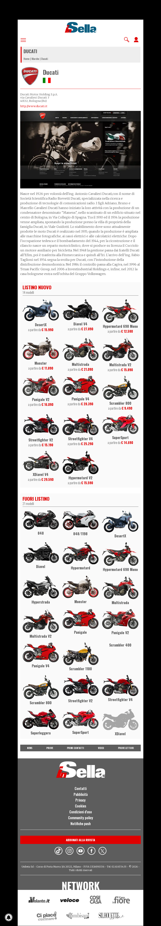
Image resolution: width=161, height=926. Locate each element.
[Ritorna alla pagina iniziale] (80, 777)
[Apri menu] (23, 39)
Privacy (80, 800)
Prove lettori (126, 748)
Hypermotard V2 (80, 477)
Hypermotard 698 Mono (120, 326)
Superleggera (41, 732)
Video (101, 748)
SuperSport (120, 437)
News (29, 748)
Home (26, 59)
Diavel (40, 566)
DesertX (41, 324)
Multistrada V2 (120, 364)
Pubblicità (81, 794)
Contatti (81, 788)
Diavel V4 (80, 323)
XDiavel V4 (40, 474)
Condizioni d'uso (80, 811)
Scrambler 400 (120, 644)
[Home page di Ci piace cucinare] (47, 916)
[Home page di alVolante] (39, 900)
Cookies (80, 805)
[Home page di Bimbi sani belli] (78, 916)
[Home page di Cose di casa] (95, 901)
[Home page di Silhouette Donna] (111, 917)
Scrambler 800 (120, 403)
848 (41, 533)
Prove (49, 748)
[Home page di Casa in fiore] (122, 900)
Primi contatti (75, 748)
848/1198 (80, 533)
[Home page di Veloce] (70, 900)
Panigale (80, 632)
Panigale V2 (40, 399)
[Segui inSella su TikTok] (58, 851)
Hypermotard (80, 567)
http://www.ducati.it (33, 106)
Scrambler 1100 (80, 668)
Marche (35, 59)
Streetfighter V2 (40, 439)
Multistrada (80, 364)
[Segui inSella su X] (102, 851)
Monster (41, 363)
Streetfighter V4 (80, 438)
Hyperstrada (41, 602)
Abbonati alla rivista (80, 840)
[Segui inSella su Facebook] (91, 851)
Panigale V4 (80, 398)
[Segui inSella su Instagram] (69, 851)
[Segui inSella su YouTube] (80, 851)
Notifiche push (80, 823)
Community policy (80, 817)
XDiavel (120, 733)
